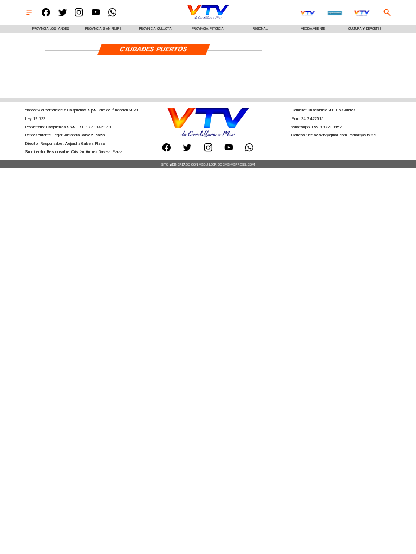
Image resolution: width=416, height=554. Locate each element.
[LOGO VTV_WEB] (208, 19)
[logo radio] (335, 13)
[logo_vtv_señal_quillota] (307, 13)
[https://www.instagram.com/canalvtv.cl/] (79, 15)
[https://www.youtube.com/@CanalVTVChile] (96, 15)
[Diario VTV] (29, 15)
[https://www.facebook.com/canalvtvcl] (46, 15)
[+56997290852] (112, 15)
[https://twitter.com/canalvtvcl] (62, 15)
